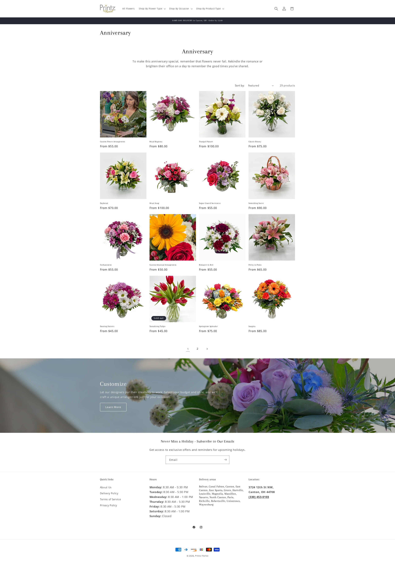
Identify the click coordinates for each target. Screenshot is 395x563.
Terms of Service (110, 499)
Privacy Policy (108, 505)
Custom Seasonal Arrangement (163, 265)
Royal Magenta (156, 142)
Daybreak (104, 203)
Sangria (252, 326)
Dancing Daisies (107, 326)
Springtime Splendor (208, 326)
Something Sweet (256, 203)
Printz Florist (201, 555)
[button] (152, 8)
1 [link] (188, 349)
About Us (106, 487)
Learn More (113, 407)
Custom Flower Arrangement (112, 142)
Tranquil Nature (206, 142)
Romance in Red (206, 265)
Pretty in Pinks (255, 265)
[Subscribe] (225, 460)
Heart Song (154, 203)
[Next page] (207, 349)
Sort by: (240, 85)
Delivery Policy (109, 493)
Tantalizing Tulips (158, 326)
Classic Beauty (255, 142)
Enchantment (106, 265)
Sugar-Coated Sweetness (209, 203)
